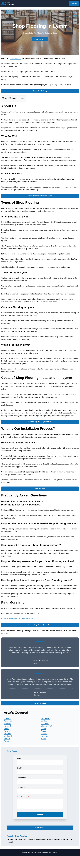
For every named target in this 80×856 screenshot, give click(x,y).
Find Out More (40, 488)
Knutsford (7, 723)
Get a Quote (38, 39)
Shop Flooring (15, 58)
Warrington (13, 619)
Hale (32, 619)
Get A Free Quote (40, 703)
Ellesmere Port (46, 726)
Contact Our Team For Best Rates (40, 196)
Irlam (28, 619)
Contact (74, 3)
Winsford (7, 738)
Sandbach (44, 721)
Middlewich (8, 736)
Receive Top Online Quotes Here (40, 422)
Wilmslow (7, 733)
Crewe (43, 728)
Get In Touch (40, 828)
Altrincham (22, 619)
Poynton (7, 741)
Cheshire (4, 619)
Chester (44, 733)
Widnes (6, 728)
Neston (43, 738)
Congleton (45, 723)
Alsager (44, 731)
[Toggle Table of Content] (21, 98)
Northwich (7, 726)
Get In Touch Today (40, 91)
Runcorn (7, 731)
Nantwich (44, 736)
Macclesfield (45, 718)
